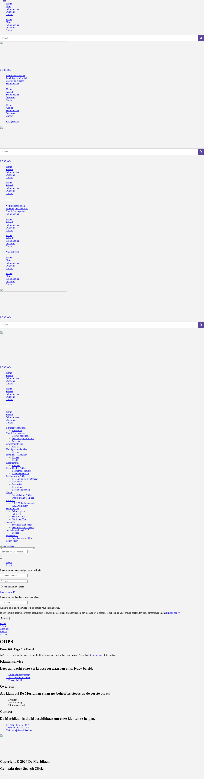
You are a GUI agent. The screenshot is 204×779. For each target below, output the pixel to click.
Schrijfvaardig (18, 516)
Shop (8, 6)
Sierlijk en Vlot (19, 519)
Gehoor (15, 452)
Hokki (15, 460)
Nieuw (9, 492)
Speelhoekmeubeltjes (22, 538)
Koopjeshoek (12, 462)
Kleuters (16, 465)
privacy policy (173, 613)
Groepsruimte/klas (14, 444)
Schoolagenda (18, 511)
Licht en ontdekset (20, 473)
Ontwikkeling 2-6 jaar (22, 495)
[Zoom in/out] (1, 775)
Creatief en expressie (16, 433)
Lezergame (17, 487)
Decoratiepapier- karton (23, 438)
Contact (9, 14)
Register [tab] (10, 565)
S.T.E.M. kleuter (20, 506)
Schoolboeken (12, 9)
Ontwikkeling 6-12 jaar (23, 497)
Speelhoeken (12, 535)
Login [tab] (9, 562)
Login (21, 587)
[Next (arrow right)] (4, 778)
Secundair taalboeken (22, 524)
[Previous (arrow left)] (1, 778)
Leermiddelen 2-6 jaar (16, 468)
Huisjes (15, 446)
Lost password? (7, 592)
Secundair (10, 522)
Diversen (16, 441)
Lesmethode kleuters (21, 471)
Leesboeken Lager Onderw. (25, 479)
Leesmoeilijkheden (21, 489)
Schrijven (16, 514)
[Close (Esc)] (10, 775)
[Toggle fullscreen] (4, 775)
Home (9, 3)
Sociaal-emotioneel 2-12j (17, 530)
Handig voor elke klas (16, 449)
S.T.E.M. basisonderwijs (23, 503)
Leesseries (17, 484)
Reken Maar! (12, 541)
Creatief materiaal (20, 436)
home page (98, 655)
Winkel (9, 92)
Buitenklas (17, 430)
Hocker (15, 457)
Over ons (10, 11)
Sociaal (15, 533)
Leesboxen (17, 481)
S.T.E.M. (10, 500)
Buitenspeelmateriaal (16, 427)
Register (4, 618)
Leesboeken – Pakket (16, 476)
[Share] (7, 775)
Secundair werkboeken (23, 527)
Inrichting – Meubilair (16, 454)
